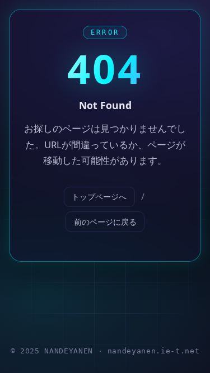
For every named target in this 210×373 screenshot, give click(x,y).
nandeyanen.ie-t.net (153, 351)
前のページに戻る (105, 221)
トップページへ (99, 196)
